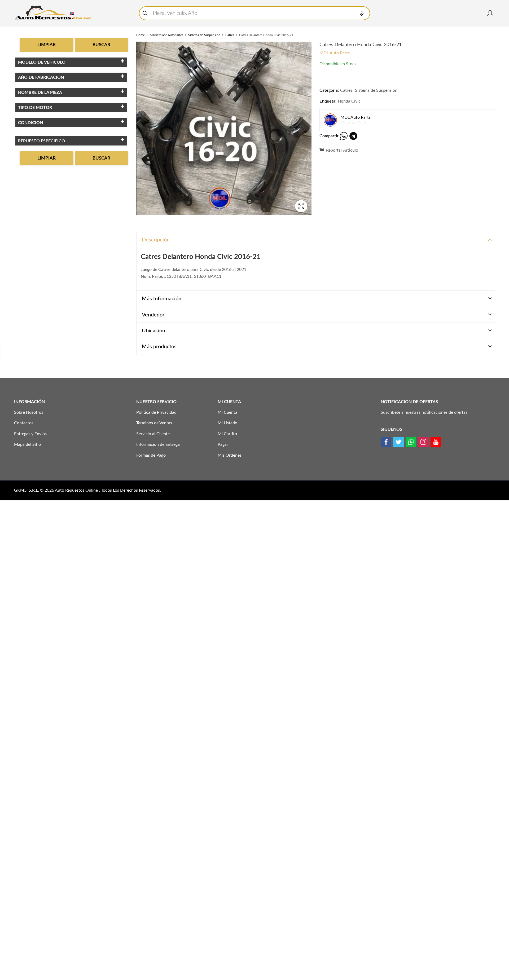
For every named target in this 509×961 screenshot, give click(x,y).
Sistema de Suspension (204, 35)
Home (140, 35)
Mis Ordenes (230, 455)
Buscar (101, 44)
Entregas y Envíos (30, 434)
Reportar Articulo (341, 150)
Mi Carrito (227, 434)
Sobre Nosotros (28, 412)
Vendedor (153, 315)
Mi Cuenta (227, 412)
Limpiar (46, 44)
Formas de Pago (151, 455)
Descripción (156, 240)
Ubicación (153, 330)
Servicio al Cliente (153, 434)
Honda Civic (349, 101)
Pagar (223, 444)
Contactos (23, 423)
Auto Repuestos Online (77, 490)
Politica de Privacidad (156, 412)
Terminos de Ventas (154, 423)
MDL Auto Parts (334, 53)
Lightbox (301, 206)
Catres (229, 35)
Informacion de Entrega (158, 444)
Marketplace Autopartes (166, 35)
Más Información (161, 298)
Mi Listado (227, 423)
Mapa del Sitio (27, 444)
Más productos (159, 346)
